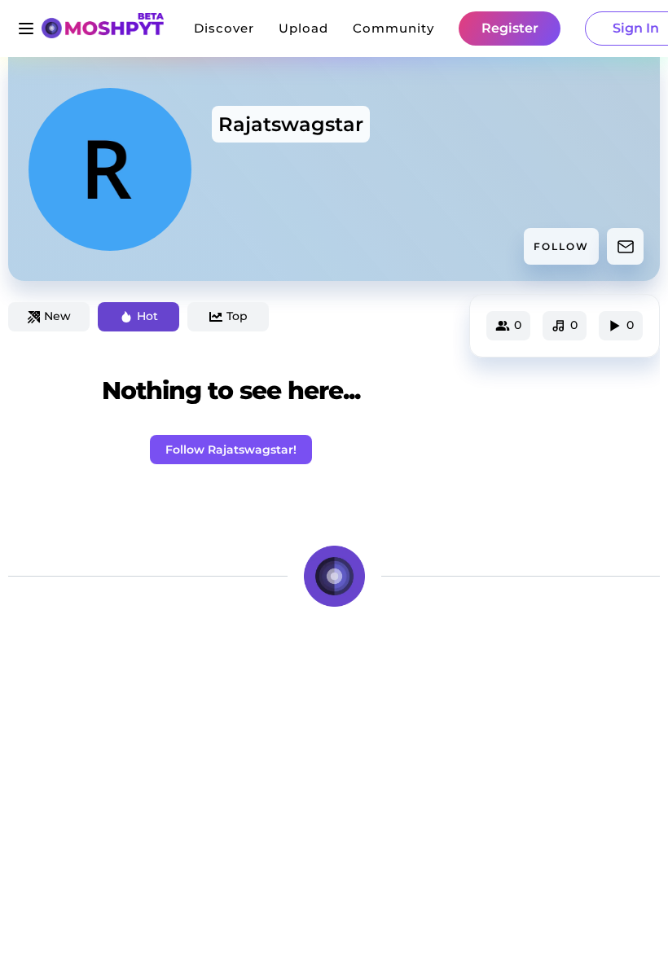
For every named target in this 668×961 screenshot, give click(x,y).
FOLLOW (561, 246)
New (57, 316)
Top (237, 316)
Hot (147, 316)
